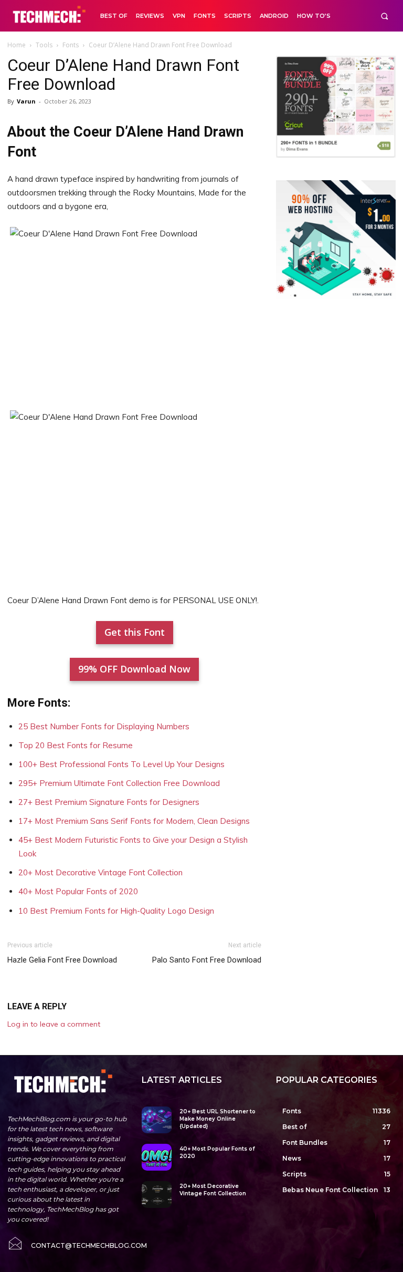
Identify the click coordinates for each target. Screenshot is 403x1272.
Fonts (70, 44)
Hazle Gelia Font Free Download (62, 960)
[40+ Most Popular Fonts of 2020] (157, 1157)
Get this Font (134, 632)
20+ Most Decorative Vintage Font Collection (100, 872)
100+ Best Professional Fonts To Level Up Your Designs (121, 764)
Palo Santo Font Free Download (206, 960)
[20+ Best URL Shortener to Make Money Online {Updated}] (157, 1119)
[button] (384, 16)
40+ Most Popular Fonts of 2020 (78, 891)
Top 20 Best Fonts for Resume (75, 745)
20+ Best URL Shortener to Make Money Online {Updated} (217, 1119)
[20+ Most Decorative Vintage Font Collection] (157, 1194)
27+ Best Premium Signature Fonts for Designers (108, 802)
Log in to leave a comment (53, 1024)
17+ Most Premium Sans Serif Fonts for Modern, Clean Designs (134, 821)
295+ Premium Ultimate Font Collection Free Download (119, 783)
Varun (26, 101)
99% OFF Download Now (134, 669)
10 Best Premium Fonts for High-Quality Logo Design (116, 911)
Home (16, 44)
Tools (44, 44)
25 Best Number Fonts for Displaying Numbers (103, 726)
